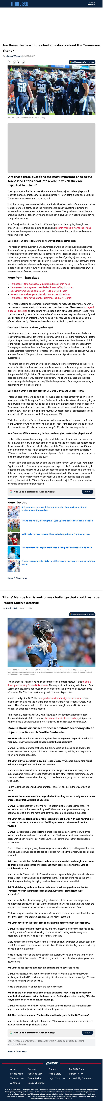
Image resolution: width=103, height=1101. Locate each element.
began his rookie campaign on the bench (61, 698)
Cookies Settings (36, 1083)
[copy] (23, 62)
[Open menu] (6, 3)
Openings (32, 1069)
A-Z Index (15, 1083)
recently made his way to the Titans (73, 228)
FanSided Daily (35, 1073)
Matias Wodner (14, 56)
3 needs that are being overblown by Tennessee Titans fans (40, 294)
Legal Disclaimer (56, 1078)
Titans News (21, 578)
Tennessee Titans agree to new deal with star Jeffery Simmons (42, 287)
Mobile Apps (16, 1073)
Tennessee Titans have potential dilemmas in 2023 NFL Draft (41, 298)
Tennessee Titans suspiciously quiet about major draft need (40, 284)
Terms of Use (17, 1078)
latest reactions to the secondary (61, 718)
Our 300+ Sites (76, 1069)
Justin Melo (12, 608)
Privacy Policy (76, 1073)
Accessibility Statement (81, 1078)
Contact (52, 1069)
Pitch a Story (54, 1073)
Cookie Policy (34, 1078)
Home (10, 578)
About (13, 1069)
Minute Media (16, 1090)
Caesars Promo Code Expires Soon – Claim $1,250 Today (39, 291)
